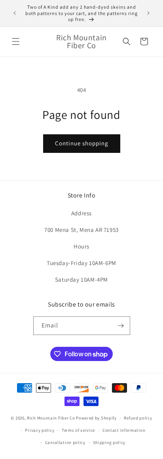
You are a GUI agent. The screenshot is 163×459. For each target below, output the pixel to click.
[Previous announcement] (14, 13)
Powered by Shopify (96, 418)
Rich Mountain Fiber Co (51, 418)
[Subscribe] (121, 325)
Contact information (123, 430)
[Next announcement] (148, 13)
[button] (16, 41)
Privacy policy (39, 430)
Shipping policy (109, 442)
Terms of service (78, 430)
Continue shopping (81, 143)
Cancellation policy (65, 442)
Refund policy (138, 418)
